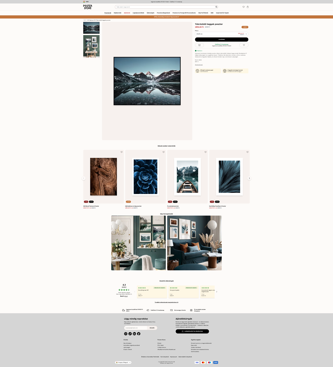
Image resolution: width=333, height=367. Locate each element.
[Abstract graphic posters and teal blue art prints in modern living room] (194, 243)
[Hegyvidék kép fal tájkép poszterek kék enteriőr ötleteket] (138, 243)
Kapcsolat (194, 345)
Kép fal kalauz (127, 343)
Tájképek (91, 20)
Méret (196, 30)
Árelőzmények (199, 65)
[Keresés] (216, 7)
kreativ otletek (128, 349)
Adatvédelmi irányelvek (185, 357)
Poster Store (170, 361)
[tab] (244, 7)
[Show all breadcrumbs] (85, 20)
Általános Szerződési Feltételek (150, 357)
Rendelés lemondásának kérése (200, 349)
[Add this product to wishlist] (243, 45)
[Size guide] (199, 45)
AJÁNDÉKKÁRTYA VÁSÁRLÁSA (194, 331)
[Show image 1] (91, 28)
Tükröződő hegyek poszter (103, 20)
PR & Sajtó (161, 345)
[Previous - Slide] (84, 178)
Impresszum (173, 357)
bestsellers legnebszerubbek (132, 345)
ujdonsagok (127, 347)
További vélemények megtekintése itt (166, 302)
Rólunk (159, 343)
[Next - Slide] (249, 178)
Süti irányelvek (165, 357)
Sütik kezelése (195, 351)
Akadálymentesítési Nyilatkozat (166, 349)
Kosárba (222, 39)
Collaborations (162, 347)
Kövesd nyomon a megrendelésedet (201, 343)
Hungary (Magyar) (123, 362)
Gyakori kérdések (196, 347)
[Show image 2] (91, 46)
